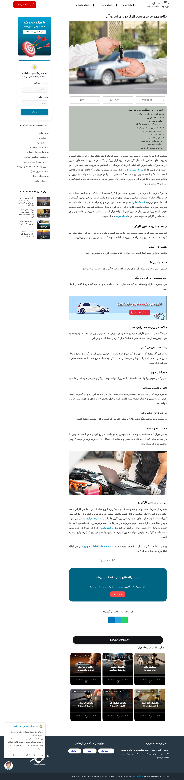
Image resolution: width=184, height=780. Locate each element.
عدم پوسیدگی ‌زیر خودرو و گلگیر (149, 124)
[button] (124, 620)
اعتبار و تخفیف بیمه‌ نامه (152, 137)
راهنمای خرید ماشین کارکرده (149, 114)
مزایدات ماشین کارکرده (152, 148)
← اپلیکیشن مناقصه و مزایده (36, 157)
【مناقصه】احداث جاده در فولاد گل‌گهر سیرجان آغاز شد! (27, 234)
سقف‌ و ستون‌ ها (156, 121)
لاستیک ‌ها (140, 202)
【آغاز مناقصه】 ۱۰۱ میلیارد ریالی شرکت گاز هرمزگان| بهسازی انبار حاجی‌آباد (26, 201)
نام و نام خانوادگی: (41, 83)
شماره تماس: (42, 97)
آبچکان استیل (40, 181)
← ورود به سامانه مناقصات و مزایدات (33, 166)
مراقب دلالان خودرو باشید (152, 141)
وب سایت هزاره (95, 518)
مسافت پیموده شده (154, 144)
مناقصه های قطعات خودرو (97, 546)
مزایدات (42, 133)
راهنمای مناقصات (83, 5)
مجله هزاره (121, 216)
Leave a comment (120, 640)
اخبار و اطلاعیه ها (129, 5)
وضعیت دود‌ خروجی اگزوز (152, 131)
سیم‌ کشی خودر (156, 134)
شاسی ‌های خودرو (155, 117)
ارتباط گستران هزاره (137, 776)
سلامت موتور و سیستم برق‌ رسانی (148, 127)
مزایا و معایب (136, 169)
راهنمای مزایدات (106, 5)
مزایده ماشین (106, 527)
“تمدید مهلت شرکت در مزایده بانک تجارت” (26, 222)
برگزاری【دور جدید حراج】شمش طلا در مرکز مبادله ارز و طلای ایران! (26, 213)
